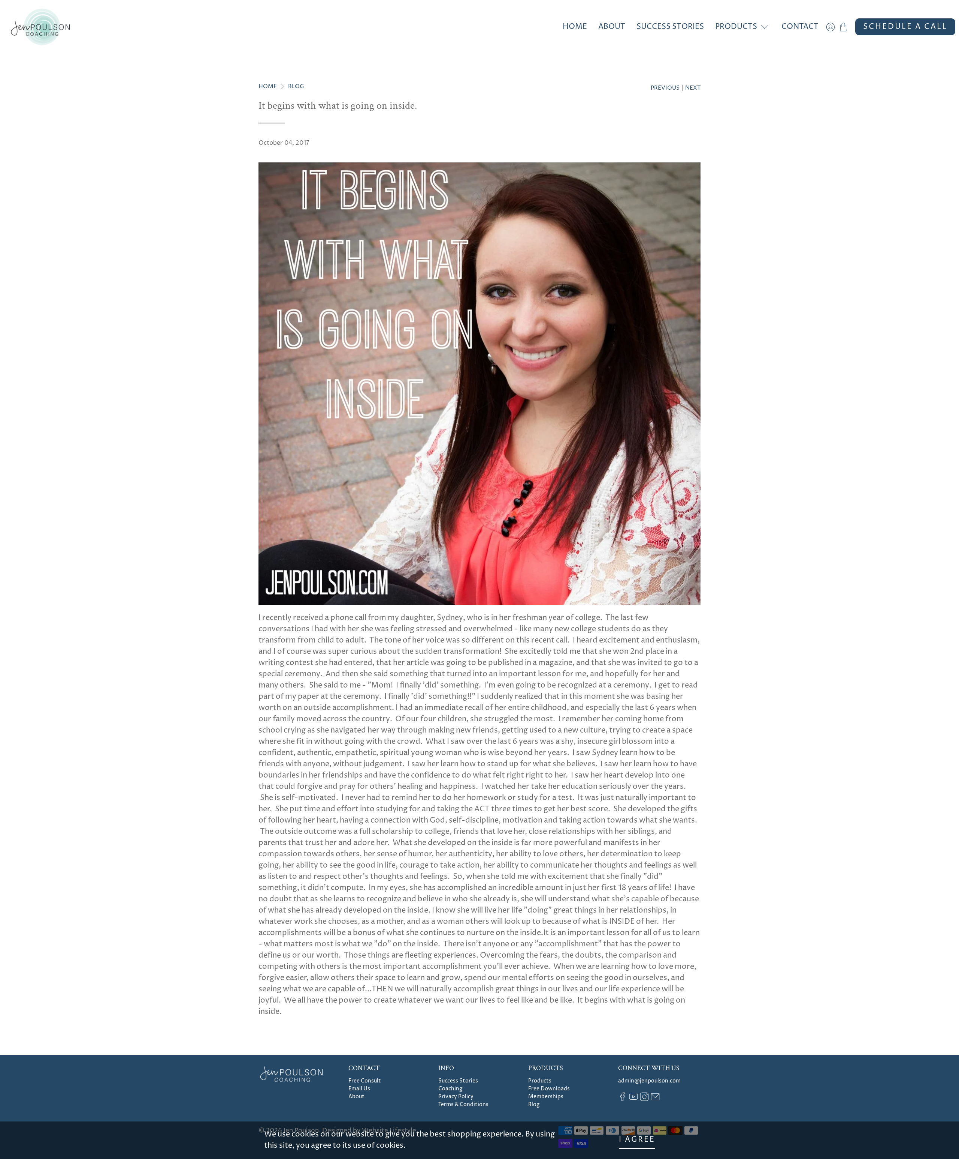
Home (267, 86)
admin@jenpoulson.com (649, 1080)
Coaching (450, 1088)
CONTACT (800, 27)
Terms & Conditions (463, 1104)
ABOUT (611, 27)
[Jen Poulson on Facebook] (622, 1099)
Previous (665, 88)
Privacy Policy (456, 1096)
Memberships (545, 1096)
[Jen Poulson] (40, 27)
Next (693, 88)
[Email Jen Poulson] (655, 1099)
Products (539, 1080)
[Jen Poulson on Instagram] (644, 1099)
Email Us (359, 1088)
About (356, 1096)
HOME (575, 27)
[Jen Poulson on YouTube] (633, 1099)
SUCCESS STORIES (670, 27)
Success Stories (458, 1080)
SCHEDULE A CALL (905, 27)
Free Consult (364, 1080)
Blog (296, 86)
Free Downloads (549, 1088)
